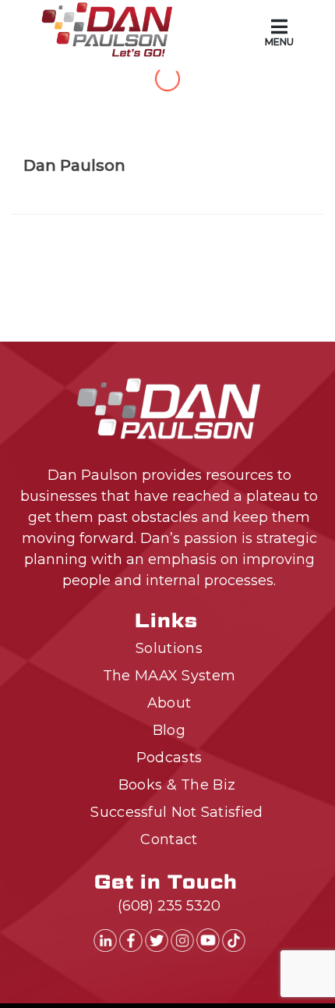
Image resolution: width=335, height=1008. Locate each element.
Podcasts (169, 757)
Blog (169, 730)
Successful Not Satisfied (176, 812)
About (169, 703)
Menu (279, 42)
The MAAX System (169, 675)
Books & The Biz (177, 784)
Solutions (169, 648)
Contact (168, 839)
